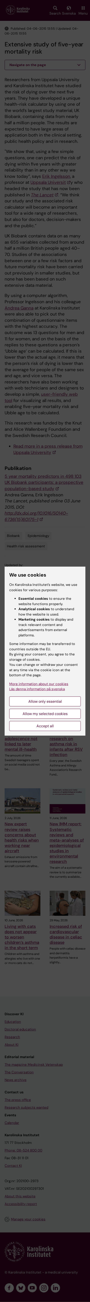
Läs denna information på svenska (37, 689)
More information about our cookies (38, 684)
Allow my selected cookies (45, 713)
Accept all (45, 726)
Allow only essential (45, 701)
